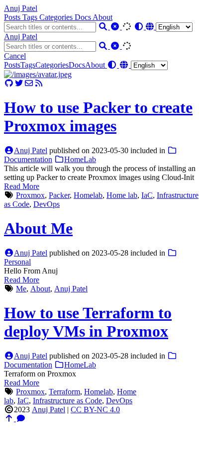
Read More (21, 186)
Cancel (15, 56)
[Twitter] (19, 83)
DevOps (46, 204)
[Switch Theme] (140, 26)
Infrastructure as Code (67, 400)
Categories (57, 17)
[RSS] (39, 83)
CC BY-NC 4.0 (95, 409)
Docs (84, 17)
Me (21, 288)
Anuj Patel (20, 8)
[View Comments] (21, 418)
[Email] (29, 83)
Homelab (88, 195)
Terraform (64, 391)
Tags (30, 17)
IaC (147, 195)
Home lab (121, 195)
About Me (38, 228)
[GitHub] (9, 83)
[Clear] (116, 26)
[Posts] (38, 74)
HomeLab (80, 159)
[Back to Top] (10, 418)
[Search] (104, 26)
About (102, 17)
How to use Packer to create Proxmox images (98, 116)
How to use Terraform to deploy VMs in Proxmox (88, 322)
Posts (13, 17)
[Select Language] (169, 26)
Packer (59, 195)
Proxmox (30, 195)
